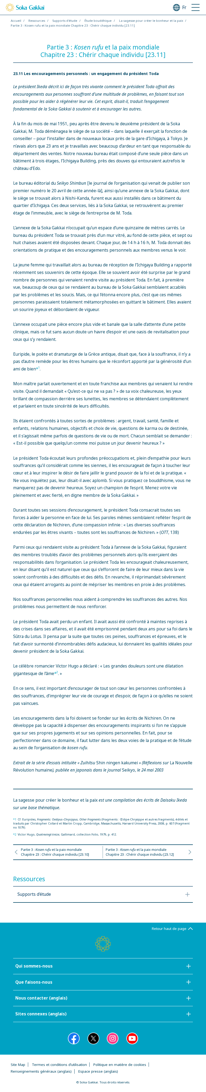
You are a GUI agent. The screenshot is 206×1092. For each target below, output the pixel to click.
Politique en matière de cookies (119, 1064)
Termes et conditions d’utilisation (59, 1064)
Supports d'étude (64, 21)
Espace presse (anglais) (98, 1071)
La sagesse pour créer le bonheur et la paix (151, 21)
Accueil (16, 21)
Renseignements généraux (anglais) (41, 1071)
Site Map (18, 1064)
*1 (14, 819)
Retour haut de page (169, 928)
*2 (14, 834)
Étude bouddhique (98, 21)
